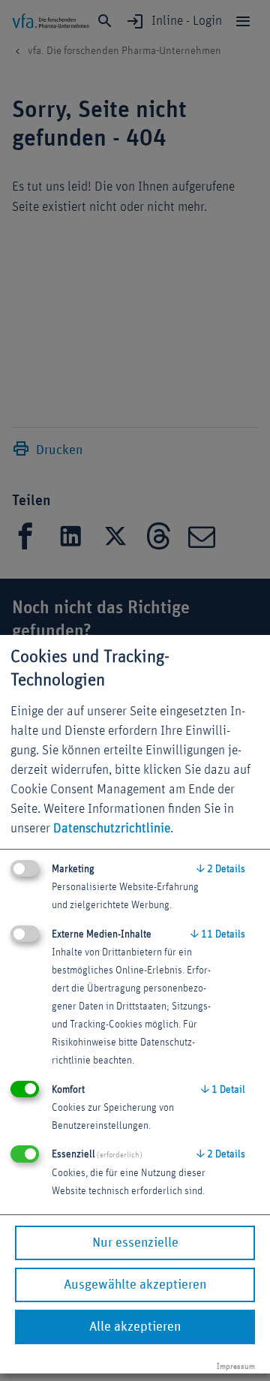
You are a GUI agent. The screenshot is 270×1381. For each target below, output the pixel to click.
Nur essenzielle (135, 1243)
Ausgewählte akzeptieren (135, 1285)
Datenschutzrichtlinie (111, 828)
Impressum (236, 1366)
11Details (217, 934)
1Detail (223, 1090)
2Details (220, 869)
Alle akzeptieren (135, 1327)
